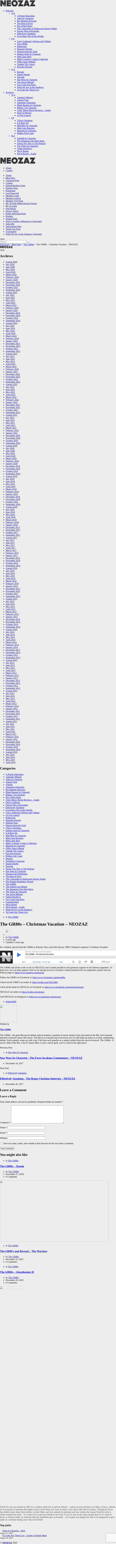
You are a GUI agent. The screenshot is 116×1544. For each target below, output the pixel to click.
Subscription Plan (13, 226)
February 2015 (12, 614)
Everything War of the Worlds (30, 36)
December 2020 (13, 435)
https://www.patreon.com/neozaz (29, 972)
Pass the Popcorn (24, 67)
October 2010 (12, 747)
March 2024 (11, 336)
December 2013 (13, 650)
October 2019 (12, 471)
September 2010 (13, 749)
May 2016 (10, 576)
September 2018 (13, 504)
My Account (11, 206)
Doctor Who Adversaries (28, 31)
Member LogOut (13, 198)
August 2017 (11, 537)
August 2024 (11, 323)
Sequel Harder (23, 74)
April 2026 (10, 272)
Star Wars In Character (27, 79)
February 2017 (12, 553)
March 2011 (11, 734)
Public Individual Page (16, 213)
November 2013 (13, 652)
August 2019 (11, 476)
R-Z (13, 136)
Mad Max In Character (27, 125)
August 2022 (11, 384)
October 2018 (12, 502)
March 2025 (11, 305)
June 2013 (10, 665)
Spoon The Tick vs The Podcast (31, 143)
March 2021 (11, 428)
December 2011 (13, 711)
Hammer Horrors (24, 49)
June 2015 (10, 604)
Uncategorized (12, 902)
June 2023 (10, 359)
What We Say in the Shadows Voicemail (24, 234)
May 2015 (10, 606)
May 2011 (10, 729)
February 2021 (12, 430)
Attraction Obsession (26, 102)
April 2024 (10, 333)
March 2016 (11, 581)
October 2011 (12, 716)
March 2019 (11, 489)
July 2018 (10, 509)
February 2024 (12, 338)
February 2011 (12, 737)
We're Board (11, 904)
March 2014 (11, 642)
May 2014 (10, 637)
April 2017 (10, 548)
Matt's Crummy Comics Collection (21, 843)
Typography (11, 231)
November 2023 (13, 346)
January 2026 (12, 280)
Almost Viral (22, 100)
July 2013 (10, 663)
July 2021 (10, 417)
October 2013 (12, 655)
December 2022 (13, 374)
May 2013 (10, 668)
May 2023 (10, 361)
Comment (5, 1122)
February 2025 (12, 308)
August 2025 (11, 292)
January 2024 (12, 341)
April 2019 (10, 486)
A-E (13, 13)
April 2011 (10, 731)
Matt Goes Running (26, 128)
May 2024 (10, 331)
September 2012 (13, 688)
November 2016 (13, 560)
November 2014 (13, 622)
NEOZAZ (7, 1542)
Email (3, 1133)
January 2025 (12, 310)
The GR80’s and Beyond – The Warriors (23, 1251)
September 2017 (13, 535)
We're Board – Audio (15, 907)
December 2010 (13, 742)
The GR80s (22, 44)
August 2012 (11, 691)
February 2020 (12, 461)
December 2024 (13, 313)
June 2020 (10, 451)
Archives (10, 92)
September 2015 (13, 596)
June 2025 (10, 297)
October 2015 (12, 594)
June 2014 (10, 634)
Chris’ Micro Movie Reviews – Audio (34, 110)
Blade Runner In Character (29, 105)
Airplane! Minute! (25, 97)
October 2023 (12, 348)
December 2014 (13, 619)
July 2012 (10, 693)
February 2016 (12, 583)
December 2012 (13, 680)
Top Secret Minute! (25, 82)
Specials (20, 77)
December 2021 (13, 405)
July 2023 (10, 356)
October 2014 (12, 624)
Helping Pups (12, 188)
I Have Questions (25, 120)
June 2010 (10, 757)
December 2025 (13, 282)
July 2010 (10, 754)
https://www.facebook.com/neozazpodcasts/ (64, 987)
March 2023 (11, 366)
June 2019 (10, 481)
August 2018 (11, 507)
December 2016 (13, 558)
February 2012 (12, 706)
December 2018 (13, 497)
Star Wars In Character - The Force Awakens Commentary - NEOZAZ (41, 1057)
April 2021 (10, 425)
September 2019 (13, 474)
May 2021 (10, 423)
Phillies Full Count (25, 133)
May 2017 (10, 545)
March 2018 (11, 520)
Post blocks (11, 208)
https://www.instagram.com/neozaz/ (45, 997)
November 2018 (13, 499)
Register (9, 216)
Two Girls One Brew (26, 85)
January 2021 (12, 433)
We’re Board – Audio (26, 153)
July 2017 (10, 540)
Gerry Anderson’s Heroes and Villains (34, 41)
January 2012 (12, 708)
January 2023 (12, 371)
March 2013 (11, 673)
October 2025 (12, 287)
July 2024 (10, 326)
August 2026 (11, 262)
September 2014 (13, 627)
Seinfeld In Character (26, 138)
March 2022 (11, 397)
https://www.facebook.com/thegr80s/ (49, 977)
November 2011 (13, 714)
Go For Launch (24, 115)
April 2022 (10, 394)
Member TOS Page (14, 201)
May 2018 (10, 514)
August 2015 (11, 599)
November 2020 (13, 438)
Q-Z (13, 69)
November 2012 (13, 683)
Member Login (12, 196)
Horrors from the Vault (27, 51)
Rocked (20, 72)
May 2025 (10, 300)
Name (3, 1127)
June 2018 (10, 512)
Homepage (10, 190)
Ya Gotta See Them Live (28, 90)
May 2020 (10, 453)
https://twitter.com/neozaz (33, 992)
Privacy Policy (12, 211)
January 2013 (12, 678)
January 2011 (12, 739)
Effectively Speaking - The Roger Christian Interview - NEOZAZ (37, 1078)
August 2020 (11, 446)
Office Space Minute (26, 62)
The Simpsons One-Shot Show (31, 141)
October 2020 (12, 440)
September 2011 (13, 719)
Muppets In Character (26, 130)
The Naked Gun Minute (16, 886)
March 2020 (11, 458)
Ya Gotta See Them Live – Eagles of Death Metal (24, 1535)
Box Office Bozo (24, 26)
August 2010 (11, 752)
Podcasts (9, 11)
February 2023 (12, 369)
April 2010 (10, 762)
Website (3, 1138)
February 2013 (12, 675)
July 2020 (10, 448)
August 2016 (11, 568)
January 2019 (12, 494)
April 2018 (10, 517)
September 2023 (13, 351)
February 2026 (12, 277)
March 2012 (11, 703)
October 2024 (12, 318)
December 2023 (13, 343)
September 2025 (13, 290)
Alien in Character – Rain (13, 1531)
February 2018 (12, 522)
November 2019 (13, 468)
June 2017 (10, 543)
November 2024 (13, 315)
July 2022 (10, 387)
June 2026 (10, 267)
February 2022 (12, 400)
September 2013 (13, 657)
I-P (12, 118)
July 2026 (10, 264)
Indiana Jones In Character (29, 54)
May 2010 (10, 760)
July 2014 (10, 632)
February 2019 (12, 491)
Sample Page (11, 219)
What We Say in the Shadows (30, 87)
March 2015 (11, 611)
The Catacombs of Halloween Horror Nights (37, 28)
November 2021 (13, 407)
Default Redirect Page (15, 185)
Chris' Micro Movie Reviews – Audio (22, 800)
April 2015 (10, 609)
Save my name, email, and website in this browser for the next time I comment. (38, 1143)
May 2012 (10, 698)
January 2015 (12, 617)
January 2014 (12, 647)
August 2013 (11, 660)
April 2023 (10, 364)
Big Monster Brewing (26, 21)
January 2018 (12, 525)
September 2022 (13, 382)
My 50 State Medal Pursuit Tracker (21, 203)
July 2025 (10, 295)
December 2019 (13, 466)
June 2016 (10, 573)
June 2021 (10, 420)
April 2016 (10, 578)
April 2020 (10, 456)
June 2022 (10, 389)
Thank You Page (13, 229)
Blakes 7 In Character (26, 108)
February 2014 (12, 645)
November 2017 (13, 530)
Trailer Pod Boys (24, 148)
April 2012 (10, 701)
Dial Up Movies (24, 113)
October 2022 (12, 379)
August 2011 (11, 721)
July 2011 (10, 724)
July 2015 (10, 601)
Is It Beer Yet (23, 123)
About (8, 168)
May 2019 (10, 484)
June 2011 (10, 726)
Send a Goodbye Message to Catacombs (24, 221)
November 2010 (13, 744)
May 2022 (10, 392)
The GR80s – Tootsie (12, 1166)
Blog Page (10, 178)
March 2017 (11, 550)
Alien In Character (25, 18)
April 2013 (10, 670)
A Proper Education (26, 16)
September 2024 (13, 320)
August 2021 (11, 415)
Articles (9, 784)
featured (11, 1001)
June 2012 (10, 696)
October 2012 (12, 685)
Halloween (22, 46)
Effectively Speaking (26, 33)
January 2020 (12, 463)
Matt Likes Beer (24, 56)
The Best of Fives (25, 23)
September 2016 (13, 565)
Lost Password (12, 193)
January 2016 (12, 586)
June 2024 (10, 328)
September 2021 (13, 412)
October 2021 (12, 410)
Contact (9, 170)
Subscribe (10, 224)
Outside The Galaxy (26, 64)
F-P (13, 39)
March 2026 (11, 274)
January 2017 (12, 555)
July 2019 (10, 479)
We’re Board (22, 151)
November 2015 (13, 591)
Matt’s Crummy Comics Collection (32, 59)
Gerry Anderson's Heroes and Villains (22, 812)
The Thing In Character (27, 146)
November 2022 (13, 377)
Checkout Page (12, 180)
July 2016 (10, 571)
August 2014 (11, 629)
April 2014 (10, 640)
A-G (13, 95)
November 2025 (13, 285)
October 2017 (12, 532)
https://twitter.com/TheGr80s (45, 982)
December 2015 (13, 588)
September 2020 (13, 443)
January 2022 (12, 402)
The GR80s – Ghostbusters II (17, 1272)
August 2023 (11, 354)
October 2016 (12, 563)
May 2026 (10, 269)
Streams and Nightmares (16, 874)
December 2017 (13, 527)
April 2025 (10, 303)
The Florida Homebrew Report (19, 881)
